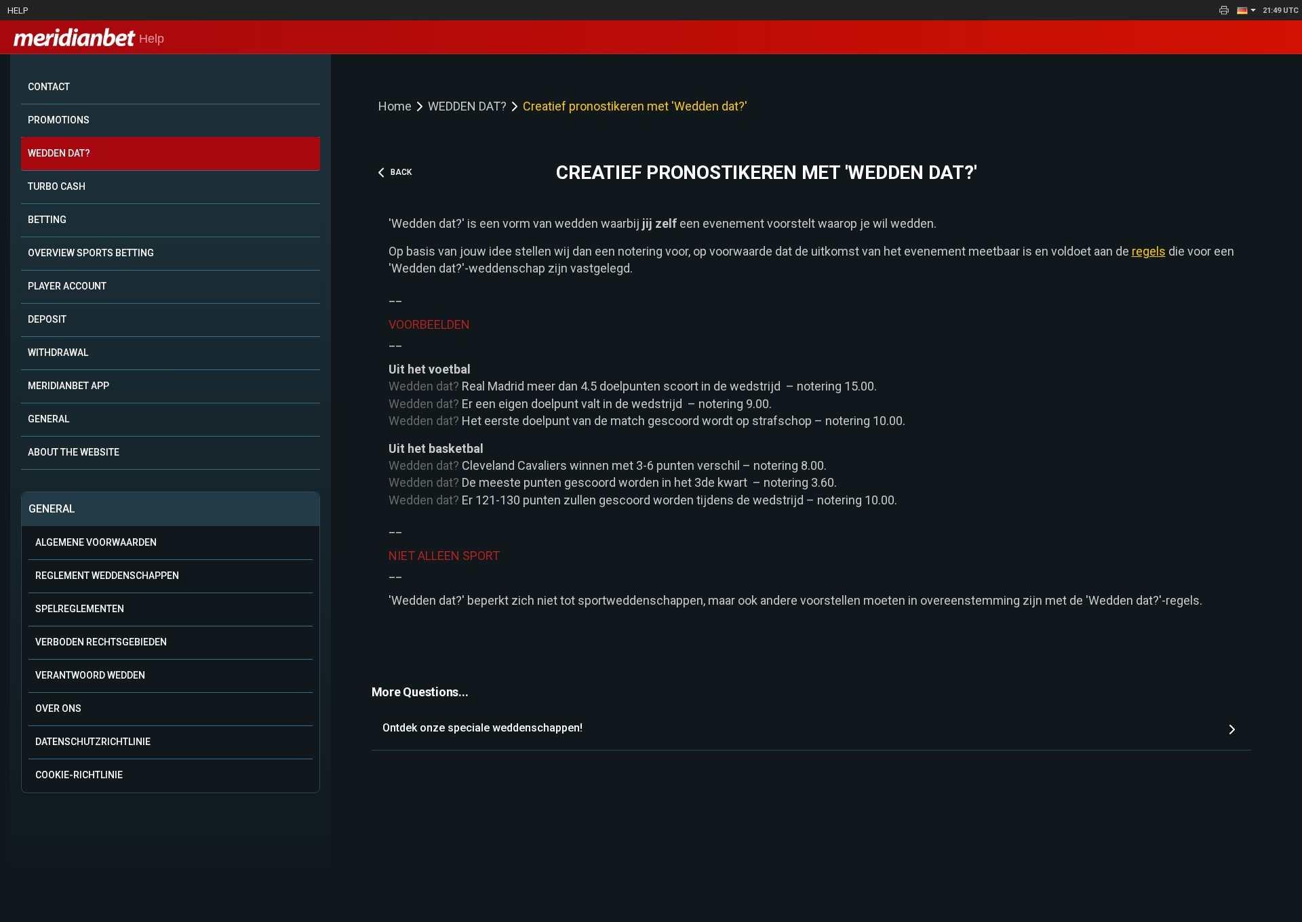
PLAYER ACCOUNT (67, 286)
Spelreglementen (79, 608)
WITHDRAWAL (58, 352)
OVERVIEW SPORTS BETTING (91, 252)
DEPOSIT (47, 319)
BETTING (47, 219)
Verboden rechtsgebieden (101, 642)
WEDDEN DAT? (59, 153)
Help (17, 10)
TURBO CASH (56, 186)
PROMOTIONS (59, 120)
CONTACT (49, 86)
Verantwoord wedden (90, 675)
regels (1149, 251)
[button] (1246, 10)
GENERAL (48, 419)
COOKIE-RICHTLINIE (79, 774)
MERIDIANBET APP (68, 385)
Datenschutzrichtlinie (93, 741)
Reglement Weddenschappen (107, 575)
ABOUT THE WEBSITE (73, 452)
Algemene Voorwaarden (96, 542)
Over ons (58, 708)
